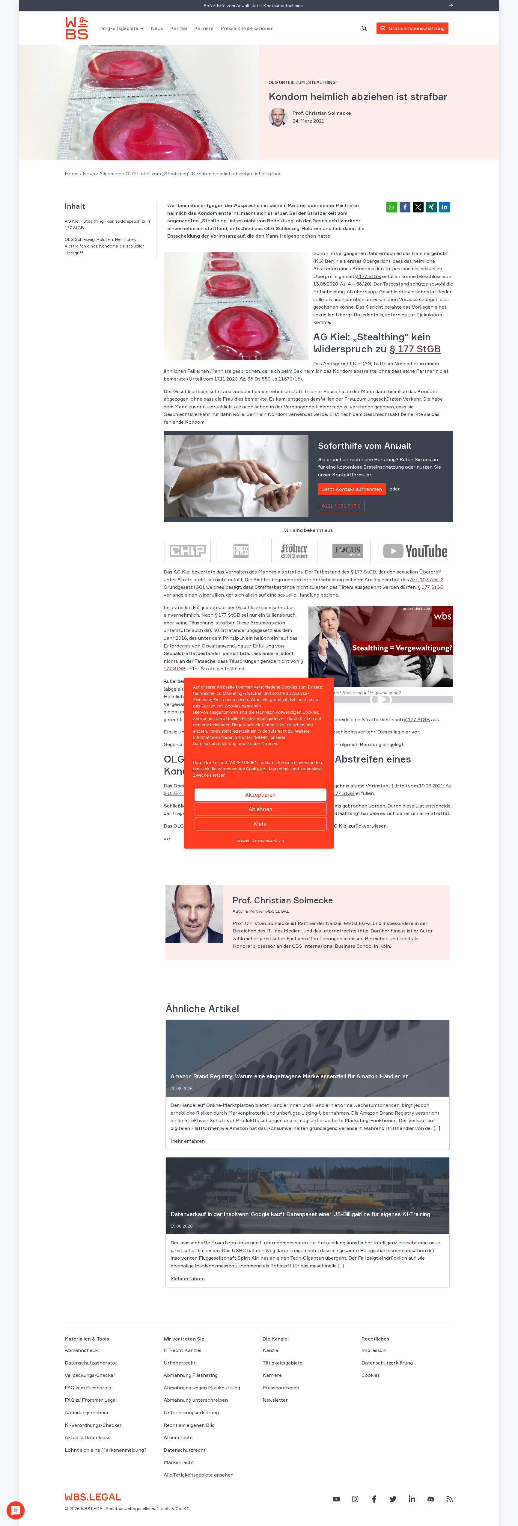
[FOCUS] (348, 550)
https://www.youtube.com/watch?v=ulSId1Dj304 (381, 699)
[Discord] (430, 1499)
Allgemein (110, 173)
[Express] (241, 550)
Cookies (371, 1375)
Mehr (260, 823)
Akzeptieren (260, 794)
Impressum (374, 1350)
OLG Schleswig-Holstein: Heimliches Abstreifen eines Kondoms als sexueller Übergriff (104, 246)
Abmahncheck (81, 1350)
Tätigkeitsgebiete (118, 28)
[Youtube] (415, 550)
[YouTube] (336, 1499)
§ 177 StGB (368, 276)
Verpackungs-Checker (90, 1375)
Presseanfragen (281, 1388)
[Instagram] (355, 1499)
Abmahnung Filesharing (191, 1375)
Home (72, 173)
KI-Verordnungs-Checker (93, 1425)
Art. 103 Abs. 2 (426, 579)
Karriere (203, 28)
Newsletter (275, 1400)
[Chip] (188, 550)
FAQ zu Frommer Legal (91, 1400)
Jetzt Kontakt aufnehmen (352, 489)
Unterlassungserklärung (191, 1412)
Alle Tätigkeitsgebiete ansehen (199, 1475)
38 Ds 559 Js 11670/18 (273, 379)
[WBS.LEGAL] (77, 28)
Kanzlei (178, 28)
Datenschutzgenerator (91, 1363)
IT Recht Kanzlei (182, 1350)
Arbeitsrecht (178, 1437)
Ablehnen (260, 809)
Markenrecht (179, 1462)
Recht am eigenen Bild (189, 1425)
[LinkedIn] (411, 1499)
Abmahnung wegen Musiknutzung (202, 1388)
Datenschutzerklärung (387, 1363)
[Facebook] (374, 1499)
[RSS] (449, 1499)
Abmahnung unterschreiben (196, 1400)
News (157, 28)
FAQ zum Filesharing (88, 1388)
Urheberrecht (180, 1363)
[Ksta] (294, 550)
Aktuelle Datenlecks (87, 1437)
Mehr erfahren (188, 1141)
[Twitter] (393, 1499)
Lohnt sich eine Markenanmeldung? (106, 1450)
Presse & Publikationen (247, 28)
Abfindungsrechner (87, 1412)
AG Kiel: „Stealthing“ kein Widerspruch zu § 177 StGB (107, 224)
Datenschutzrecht (185, 1450)
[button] (391, 207)
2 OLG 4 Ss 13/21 (183, 793)
